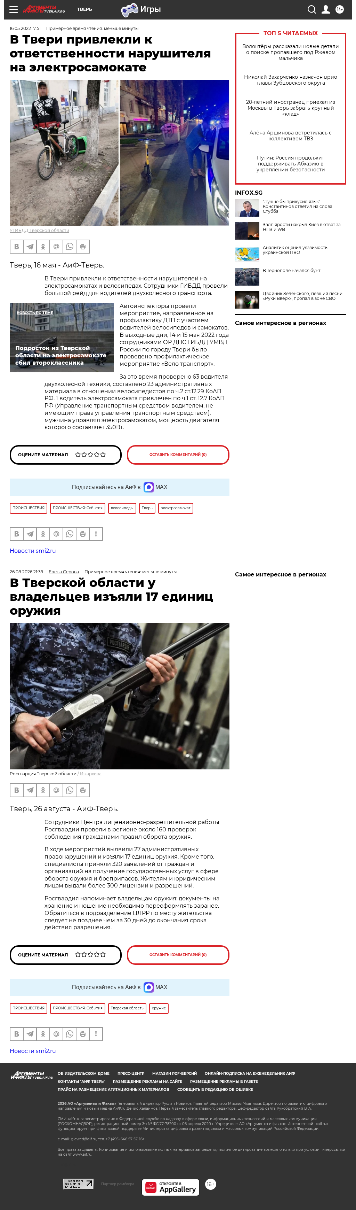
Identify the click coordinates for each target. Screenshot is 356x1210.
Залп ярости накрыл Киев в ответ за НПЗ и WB (302, 227)
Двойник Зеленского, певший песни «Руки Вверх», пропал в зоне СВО (302, 296)
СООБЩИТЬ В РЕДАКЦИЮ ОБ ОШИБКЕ (215, 1089)
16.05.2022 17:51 (25, 28)
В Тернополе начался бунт (292, 270)
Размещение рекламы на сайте (147, 1081)
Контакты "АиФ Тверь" (81, 1081)
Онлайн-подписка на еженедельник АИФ (250, 1073)
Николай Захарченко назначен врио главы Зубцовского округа (290, 80)
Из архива (91, 773)
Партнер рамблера (117, 1184)
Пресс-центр (131, 1073)
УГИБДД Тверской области (39, 230)
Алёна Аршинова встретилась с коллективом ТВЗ (291, 136)
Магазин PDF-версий (174, 1073)
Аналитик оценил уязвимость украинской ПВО (295, 250)
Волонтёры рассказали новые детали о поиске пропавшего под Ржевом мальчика (290, 52)
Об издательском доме (84, 1073)
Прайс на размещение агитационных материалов (113, 1089)
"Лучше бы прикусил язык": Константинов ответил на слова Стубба (297, 206)
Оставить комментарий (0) (178, 454)
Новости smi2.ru (33, 551)
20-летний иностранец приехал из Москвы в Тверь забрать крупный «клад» (290, 108)
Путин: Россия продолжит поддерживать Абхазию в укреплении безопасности (291, 164)
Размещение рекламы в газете (224, 1081)
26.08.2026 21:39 (26, 571)
